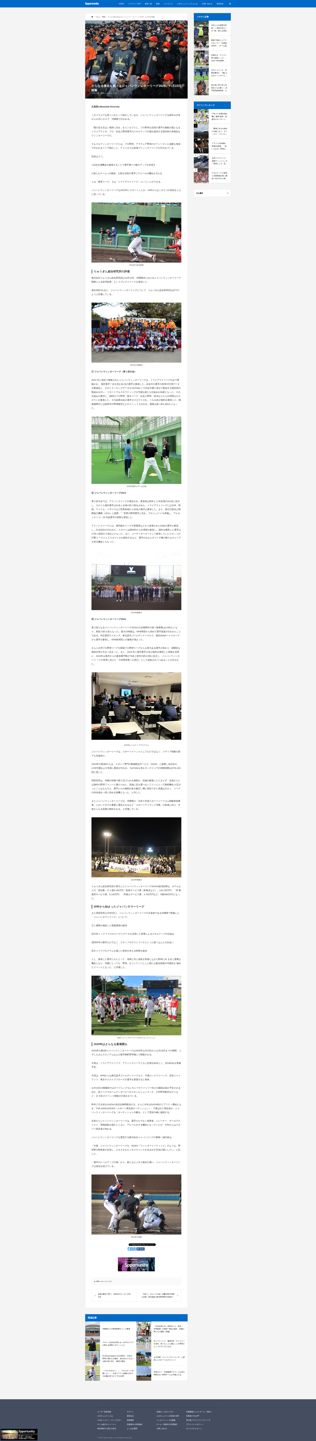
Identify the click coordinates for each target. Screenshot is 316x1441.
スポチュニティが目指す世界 (168, 1416)
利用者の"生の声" (192, 1416)
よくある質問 (132, 1429)
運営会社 (220, 4)
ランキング (168, 4)
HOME (121, 4)
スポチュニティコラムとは (187, 4)
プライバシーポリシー (194, 1424)
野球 (102, 93)
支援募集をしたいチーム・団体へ (199, 1412)
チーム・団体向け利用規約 (167, 1424)
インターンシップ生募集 (166, 1420)
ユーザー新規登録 (104, 1412)
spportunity (105, 1403)
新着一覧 (148, 4)
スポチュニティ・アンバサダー (109, 1420)
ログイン (130, 1412)
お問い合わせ (207, 4)
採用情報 (130, 1420)
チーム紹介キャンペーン (106, 1424)
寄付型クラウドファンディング (198, 1420)
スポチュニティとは (105, 1416)
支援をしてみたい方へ (165, 1412)
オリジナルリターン (194, 1429)
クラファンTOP (134, 4)
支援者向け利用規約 (134, 1424)
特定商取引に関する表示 (106, 1429)
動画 (158, 4)
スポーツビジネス (111, 93)
